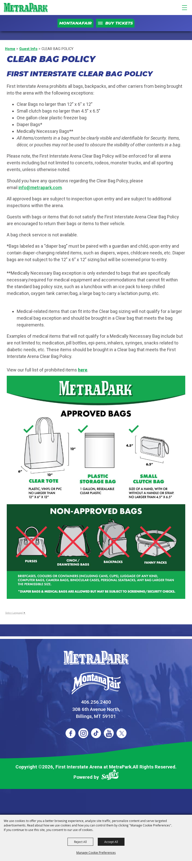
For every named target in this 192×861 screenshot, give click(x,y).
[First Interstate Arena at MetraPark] (25, 8)
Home (10, 49)
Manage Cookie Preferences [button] (96, 852)
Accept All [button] (111, 842)
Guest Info (28, 49)
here (82, 369)
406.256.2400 (96, 702)
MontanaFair (75, 23)
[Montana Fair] (96, 683)
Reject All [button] (80, 842)
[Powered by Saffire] (110, 775)
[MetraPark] (96, 658)
